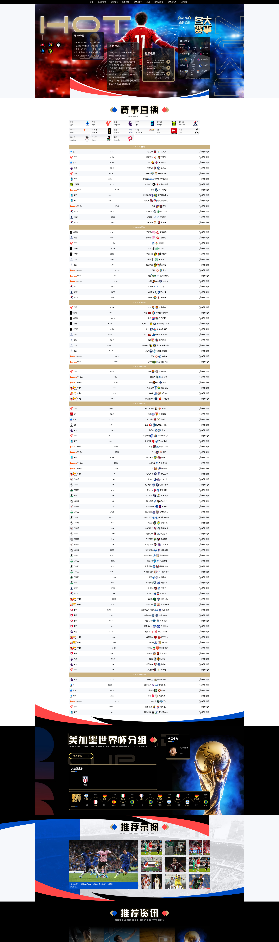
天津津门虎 (148, 604)
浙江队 (150, 599)
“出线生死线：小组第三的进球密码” (123, 59)
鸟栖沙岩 (163, 561)
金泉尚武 (149, 211)
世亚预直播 (93, 52)
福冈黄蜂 (164, 528)
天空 (164, 270)
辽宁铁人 (164, 637)
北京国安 (164, 388)
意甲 (72, 122)
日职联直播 (85, 55)
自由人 (152, 377)
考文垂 (151, 659)
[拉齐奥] (201, 48)
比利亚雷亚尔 (163, 436)
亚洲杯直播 (83, 52)
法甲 (181, 130)
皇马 (149, 307)
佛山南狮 (147, 615)
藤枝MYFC (164, 512)
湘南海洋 (165, 572)
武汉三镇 (164, 474)
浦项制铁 (163, 217)
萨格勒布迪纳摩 (162, 313)
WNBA (73, 130)
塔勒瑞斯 (146, 195)
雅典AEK (145, 324)
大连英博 (150, 388)
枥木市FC (149, 496)
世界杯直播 (102, 2)
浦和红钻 (149, 534)
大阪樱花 (164, 545)
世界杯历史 (184, 2)
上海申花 (150, 393)
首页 (91, 2)
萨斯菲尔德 (163, 712)
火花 (153, 206)
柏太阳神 (163, 501)
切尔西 (205, 65)
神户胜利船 (149, 545)
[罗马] (185, 60)
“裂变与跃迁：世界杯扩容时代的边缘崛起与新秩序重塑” (156, 63)
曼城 (163, 430)
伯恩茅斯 (149, 664)
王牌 (151, 463)
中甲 (115, 137)
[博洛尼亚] (188, 48)
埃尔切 (164, 408)
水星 (150, 281)
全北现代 (163, 211)
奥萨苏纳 (183, 53)
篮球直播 (114, 2)
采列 (147, 329)
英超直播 (87, 42)
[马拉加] (186, 71)
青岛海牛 (149, 474)
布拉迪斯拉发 (162, 329)
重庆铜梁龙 (163, 648)
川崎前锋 (149, 523)
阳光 (154, 270)
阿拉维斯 (146, 436)
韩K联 (181, 122)
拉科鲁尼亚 (162, 173)
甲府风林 (148, 566)
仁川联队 (163, 287)
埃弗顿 (163, 664)
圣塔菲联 (148, 441)
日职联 (72, 137)
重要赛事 (125, 2)
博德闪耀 (149, 254)
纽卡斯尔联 (161, 679)
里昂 (149, 318)
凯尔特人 (162, 248)
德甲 (159, 130)
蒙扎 (149, 696)
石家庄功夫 (148, 626)
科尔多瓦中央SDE (161, 179)
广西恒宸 (163, 621)
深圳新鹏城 (149, 399)
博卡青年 (149, 457)
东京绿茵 (149, 539)
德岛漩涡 (149, 583)
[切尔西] (200, 66)
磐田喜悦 (164, 496)
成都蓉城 (149, 637)
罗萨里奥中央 (163, 195)
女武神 (164, 190)
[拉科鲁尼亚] (198, 71)
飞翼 (149, 276)
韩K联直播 (95, 55)
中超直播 (77, 46)
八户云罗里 (147, 517)
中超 (137, 130)
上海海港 (165, 399)
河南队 (149, 648)
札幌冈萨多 (163, 566)
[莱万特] (201, 54)
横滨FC (150, 561)
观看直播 (205, 152)
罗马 (182, 59)
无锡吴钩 (164, 626)
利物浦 (147, 632)
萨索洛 (151, 690)
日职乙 (94, 137)
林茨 (149, 248)
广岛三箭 (163, 479)
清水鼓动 (149, 501)
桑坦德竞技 (149, 408)
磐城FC (150, 490)
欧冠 (115, 130)
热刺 (149, 679)
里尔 (146, 425)
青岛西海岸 (165, 604)
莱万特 (205, 53)
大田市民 (150, 292)
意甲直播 (92, 49)
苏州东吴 (163, 653)
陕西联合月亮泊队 (148, 610)
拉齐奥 (205, 48)
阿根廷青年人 (162, 201)
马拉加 (148, 173)
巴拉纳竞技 (163, 184)
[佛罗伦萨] (198, 60)
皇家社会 (162, 307)
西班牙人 (163, 707)
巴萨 (149, 371)
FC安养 (150, 287)
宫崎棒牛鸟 (164, 555)
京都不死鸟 (149, 528)
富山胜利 (148, 512)
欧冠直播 (85, 46)
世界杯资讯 (137, 2)
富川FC (164, 222)
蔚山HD (163, 292)
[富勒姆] (187, 66)
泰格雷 (145, 179)
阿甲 (137, 122)
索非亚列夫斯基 (163, 324)
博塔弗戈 (148, 184)
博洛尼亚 (183, 48)
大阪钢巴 (149, 479)
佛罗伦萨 (204, 59)
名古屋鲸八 (149, 550)
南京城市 (148, 621)
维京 (146, 313)
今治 (150, 577)
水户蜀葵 (148, 485)
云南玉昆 (164, 599)
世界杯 (94, 130)
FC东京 (165, 506)
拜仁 (149, 414)
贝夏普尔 (163, 232)
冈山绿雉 (164, 550)
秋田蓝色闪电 (163, 517)
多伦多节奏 (163, 362)
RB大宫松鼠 (148, 572)
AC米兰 (150, 419)
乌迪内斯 (161, 696)
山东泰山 (164, 393)
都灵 (163, 690)
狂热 (153, 452)
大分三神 (164, 583)
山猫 (152, 190)
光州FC (164, 297)
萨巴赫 (149, 232)
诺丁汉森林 (162, 632)
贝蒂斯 (161, 243)
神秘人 (165, 281)
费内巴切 (162, 318)
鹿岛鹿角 (164, 539)
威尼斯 (163, 419)
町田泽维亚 (163, 485)
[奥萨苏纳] (188, 54)
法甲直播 (84, 49)
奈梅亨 (164, 254)
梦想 (164, 206)
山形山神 (162, 577)
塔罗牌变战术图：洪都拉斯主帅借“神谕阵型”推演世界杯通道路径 (156, 75)
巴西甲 (159, 122)
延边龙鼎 (165, 610)
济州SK (150, 217)
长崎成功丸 (150, 506)
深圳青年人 (163, 615)
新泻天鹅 (163, 490)
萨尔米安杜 (162, 441)
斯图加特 (162, 414)
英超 (115, 122)
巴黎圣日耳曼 (161, 425)
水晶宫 (151, 430)
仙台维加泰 (148, 555)
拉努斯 (146, 201)
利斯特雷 (147, 712)
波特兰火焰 (164, 276)
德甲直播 (94, 46)
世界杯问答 (158, 2)
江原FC (150, 297)
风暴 (150, 362)
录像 (148, 2)
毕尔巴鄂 (162, 371)
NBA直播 (96, 42)
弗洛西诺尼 (162, 685)
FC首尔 (150, 222)
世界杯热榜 (171, 2)
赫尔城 (162, 659)
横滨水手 (163, 534)
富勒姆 (182, 65)
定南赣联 (148, 653)
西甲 (93, 122)
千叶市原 (164, 523)
